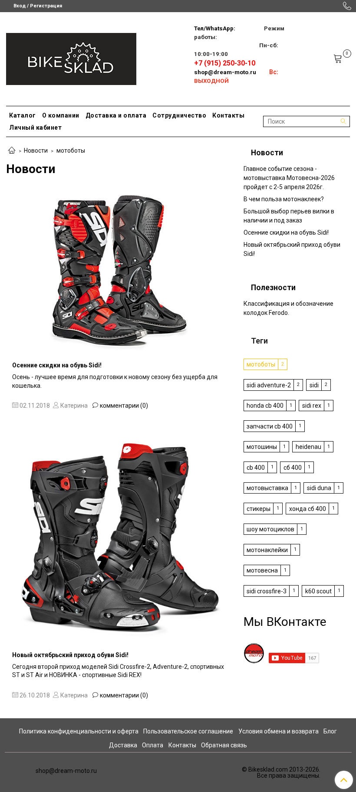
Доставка (123, 745)
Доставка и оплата (116, 115)
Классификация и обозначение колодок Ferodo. (288, 308)
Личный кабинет (35, 127)
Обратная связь (224, 745)
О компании (60, 115)
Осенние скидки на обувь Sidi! (57, 365)
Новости (36, 150)
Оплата (152, 745)
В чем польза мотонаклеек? (284, 199)
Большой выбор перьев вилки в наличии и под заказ (289, 216)
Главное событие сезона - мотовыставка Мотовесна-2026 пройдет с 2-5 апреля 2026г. (289, 177)
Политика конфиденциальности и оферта (78, 731)
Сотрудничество (179, 115)
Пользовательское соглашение (188, 731)
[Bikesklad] (71, 57)
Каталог (22, 115)
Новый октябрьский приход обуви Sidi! (70, 654)
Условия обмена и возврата (278, 731)
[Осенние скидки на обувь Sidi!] (118, 271)
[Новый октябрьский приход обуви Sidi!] (118, 536)
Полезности (273, 287)
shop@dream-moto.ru (225, 72)
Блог (330, 731)
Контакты (228, 115)
